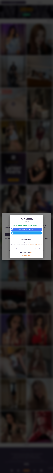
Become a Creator (26, 255)
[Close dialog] (42, 217)
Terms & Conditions (31, 244)
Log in (31, 252)
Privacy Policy (39, 244)
